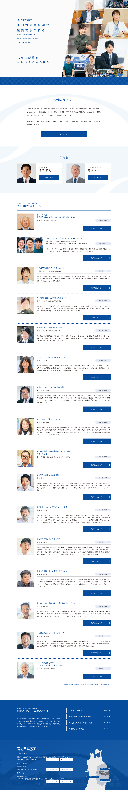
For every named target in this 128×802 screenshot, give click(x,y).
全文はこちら (64, 134)
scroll (64, 79)
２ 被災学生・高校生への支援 (88, 717)
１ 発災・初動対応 (88, 710)
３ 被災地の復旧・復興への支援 (88, 723)
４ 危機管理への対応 (88, 729)
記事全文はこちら (96, 228)
